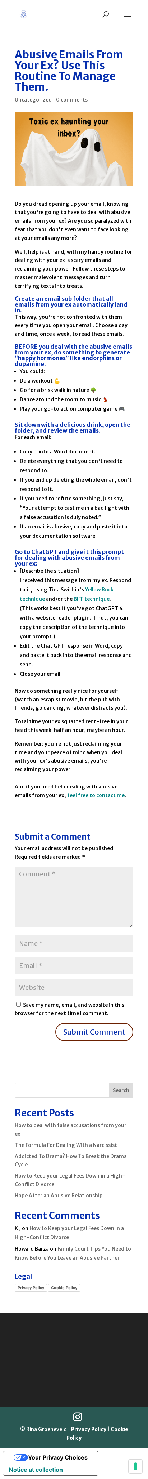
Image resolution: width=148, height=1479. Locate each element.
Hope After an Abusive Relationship (59, 1195)
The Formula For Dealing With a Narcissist (66, 1145)
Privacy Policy (31, 1287)
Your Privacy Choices (58, 1457)
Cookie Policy (64, 1287)
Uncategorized (33, 100)
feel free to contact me (96, 795)
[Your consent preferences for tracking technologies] (135, 1466)
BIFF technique (92, 599)
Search (121, 1090)
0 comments (72, 100)
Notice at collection (36, 1469)
